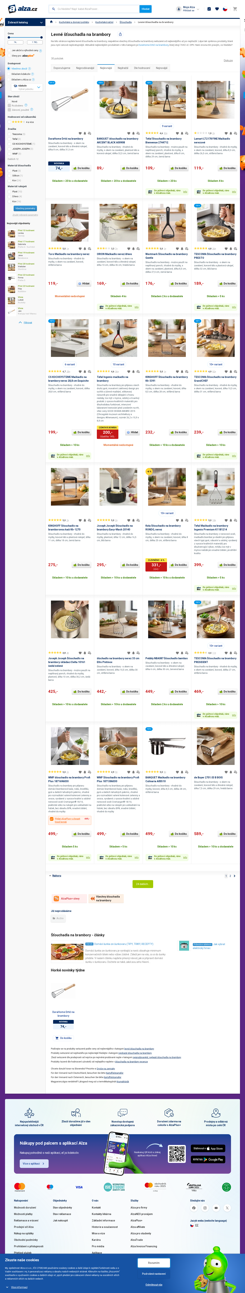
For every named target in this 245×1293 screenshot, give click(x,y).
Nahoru (56, 875)
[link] (25, 322)
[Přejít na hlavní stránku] (22, 8)
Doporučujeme (62, 68)
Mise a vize (98, 1233)
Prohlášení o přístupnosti (28, 1246)
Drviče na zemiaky (106, 1068)
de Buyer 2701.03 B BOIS (208, 777)
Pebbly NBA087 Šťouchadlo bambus (166, 658)
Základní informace (103, 1220)
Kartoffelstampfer (114, 1073)
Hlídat (85, 283)
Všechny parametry (25, 208)
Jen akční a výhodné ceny (25, 50)
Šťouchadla (126, 22)
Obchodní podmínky (26, 1239)
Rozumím (154, 1262)
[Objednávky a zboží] (209, 9)
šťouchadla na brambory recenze (131, 1061)
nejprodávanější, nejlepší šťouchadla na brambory (157, 1057)
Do (41, 37)
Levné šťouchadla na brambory (155, 22)
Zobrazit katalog (18, 22)
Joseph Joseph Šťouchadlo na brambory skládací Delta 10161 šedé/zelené (66, 662)
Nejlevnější (106, 68)
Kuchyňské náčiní (104, 22)
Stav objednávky (62, 1207)
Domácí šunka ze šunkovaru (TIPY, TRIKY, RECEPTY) (123, 944)
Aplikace (97, 1252)
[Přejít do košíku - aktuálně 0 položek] (235, 9)
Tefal (14, 139)
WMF (15, 153)
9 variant (167, 126)
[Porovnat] (89, 133)
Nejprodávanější (85, 68)
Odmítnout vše (153, 1284)
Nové (14, 101)
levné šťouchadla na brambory (139, 1049)
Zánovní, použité (20, 110)
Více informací (19, 1287)
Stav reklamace (62, 1214)
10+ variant (215, 364)
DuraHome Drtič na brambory (153, 45)
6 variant (70, 364)
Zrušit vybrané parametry (25, 215)
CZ (196, 1225)
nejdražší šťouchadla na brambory (135, 1053)
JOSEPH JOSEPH (21, 148)
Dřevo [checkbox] (15, 196)
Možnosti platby (23, 1214)
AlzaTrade (137, 1239)
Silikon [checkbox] (15, 175)
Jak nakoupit (60, 1220)
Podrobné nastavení (154, 1273)
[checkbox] (25, 51)
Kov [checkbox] (14, 180)
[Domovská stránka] (51, 22)
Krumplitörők (123, 1081)
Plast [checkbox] (14, 170)
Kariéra (96, 1239)
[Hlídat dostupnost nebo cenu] (85, 133)
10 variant (118, 364)
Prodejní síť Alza (24, 1227)
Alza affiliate (138, 1227)
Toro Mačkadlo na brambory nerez (68, 254)
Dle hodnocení (142, 68)
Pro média (98, 1246)
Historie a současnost (105, 1227)
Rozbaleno (17, 105)
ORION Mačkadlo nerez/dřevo (114, 254)
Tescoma (17, 134)
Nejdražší (123, 68)
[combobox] (94, 9)
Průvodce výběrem (202, 944)
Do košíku (83, 168)
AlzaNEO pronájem (142, 1214)
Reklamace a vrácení (26, 1220)
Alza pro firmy (139, 1207)
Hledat (145, 9)
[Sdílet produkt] (120, 34)
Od (9, 37)
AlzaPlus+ (136, 1220)
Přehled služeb (22, 1252)
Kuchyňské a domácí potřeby (74, 22)
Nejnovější (161, 68)
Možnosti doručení (25, 1207)
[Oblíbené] (217, 9)
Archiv (60, 918)
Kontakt (96, 1207)
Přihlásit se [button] (188, 10)
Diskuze (228, 60)
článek (89, 944)
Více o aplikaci (31, 1163)
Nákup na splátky (24, 1233)
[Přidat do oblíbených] (80, 133)
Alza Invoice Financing (144, 1246)
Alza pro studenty (141, 1233)
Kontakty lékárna (101, 1214)
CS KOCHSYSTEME (22, 143)
